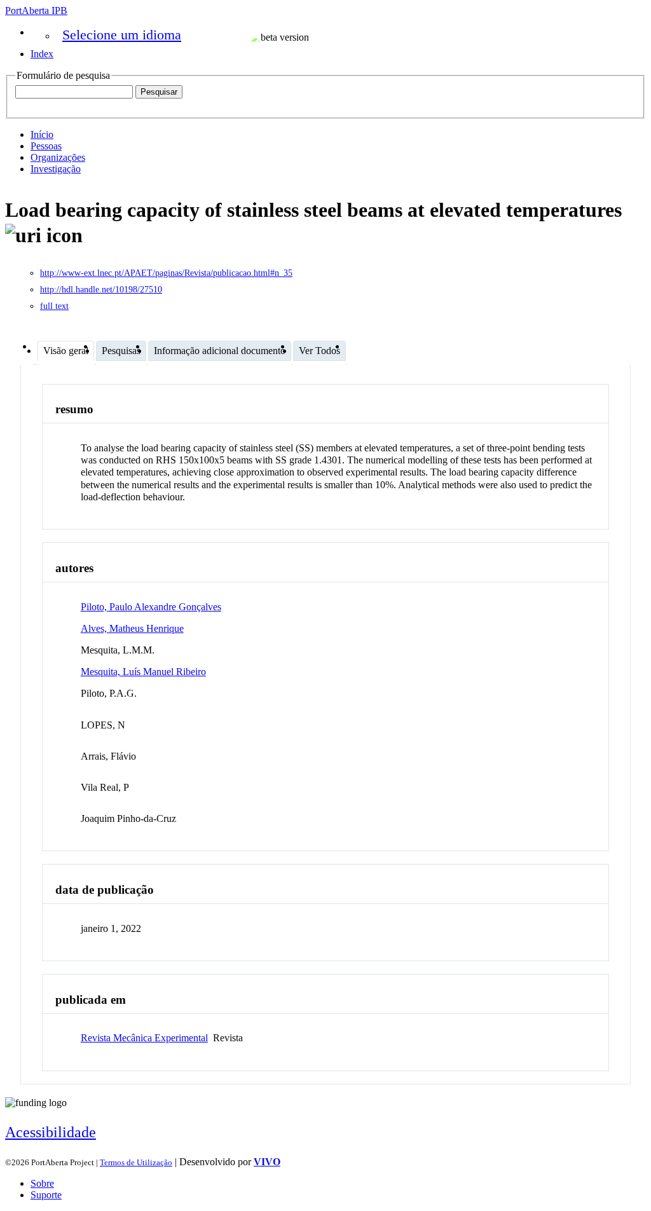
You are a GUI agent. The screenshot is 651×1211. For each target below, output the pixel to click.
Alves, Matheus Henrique (132, 628)
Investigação (56, 168)
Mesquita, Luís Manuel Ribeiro (143, 671)
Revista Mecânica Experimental (144, 1037)
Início (42, 134)
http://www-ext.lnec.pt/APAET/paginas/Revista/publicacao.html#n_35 (166, 273)
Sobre (42, 1183)
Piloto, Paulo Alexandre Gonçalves (151, 606)
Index (42, 53)
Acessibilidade (50, 1132)
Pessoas (46, 145)
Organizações (58, 157)
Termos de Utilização (136, 1162)
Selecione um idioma (121, 35)
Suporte (46, 1194)
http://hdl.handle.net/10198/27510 (101, 289)
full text (54, 306)
